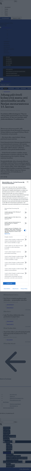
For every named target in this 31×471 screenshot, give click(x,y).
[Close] (28, 182)
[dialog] (15, 235)
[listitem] (15, 209)
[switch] (25, 212)
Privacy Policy (24, 288)
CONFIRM (9, 283)
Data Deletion (7, 288)
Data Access (15, 288)
